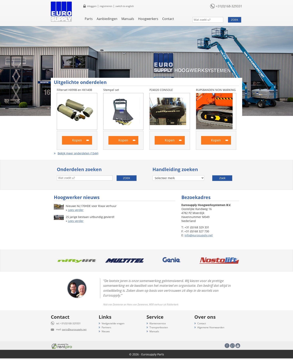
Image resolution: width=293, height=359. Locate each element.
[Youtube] (237, 345)
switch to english (124, 6)
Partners (106, 327)
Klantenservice (157, 323)
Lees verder (76, 210)
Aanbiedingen (107, 19)
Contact (168, 19)
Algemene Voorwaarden (210, 327)
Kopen (77, 140)
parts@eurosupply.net (74, 329)
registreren (106, 6)
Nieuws (106, 331)
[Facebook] (227, 345)
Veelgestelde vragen (113, 323)
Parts (89, 19)
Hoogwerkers (148, 19)
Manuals (127, 19)
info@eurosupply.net (199, 235)
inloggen (91, 6)
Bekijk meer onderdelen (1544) (78, 153)
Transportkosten (158, 327)
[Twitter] (232, 345)
